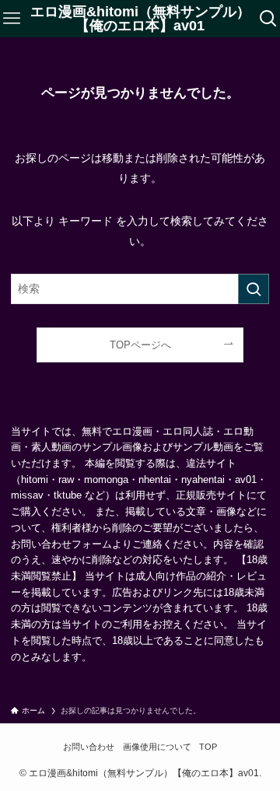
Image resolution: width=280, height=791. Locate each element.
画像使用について (157, 746)
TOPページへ (140, 345)
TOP (208, 746)
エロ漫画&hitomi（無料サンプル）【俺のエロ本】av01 (140, 19)
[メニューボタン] (11, 18)
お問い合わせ (88, 746)
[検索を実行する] (253, 289)
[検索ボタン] (268, 18)
